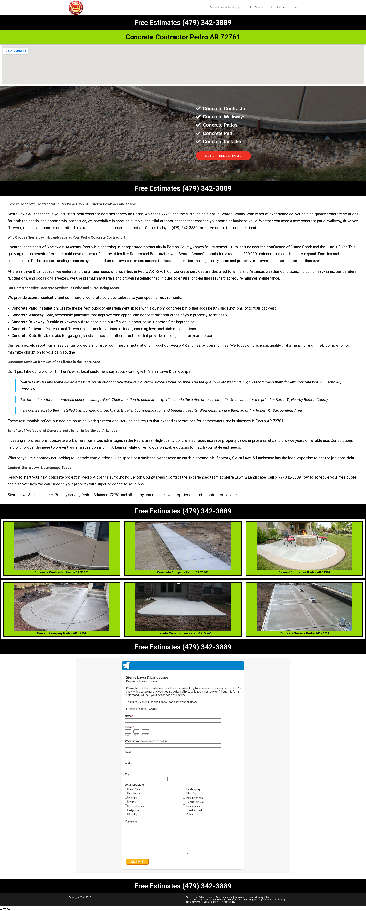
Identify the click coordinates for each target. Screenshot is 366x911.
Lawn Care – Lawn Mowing (249, 897)
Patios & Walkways (273, 899)
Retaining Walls (252, 899)
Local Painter (211, 901)
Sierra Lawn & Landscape (199, 897)
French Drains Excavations (226, 899)
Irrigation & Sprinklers (197, 899)
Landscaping (273, 897)
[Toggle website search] (296, 7)
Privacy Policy (228, 901)
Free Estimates (224, 897)
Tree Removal (193, 901)
